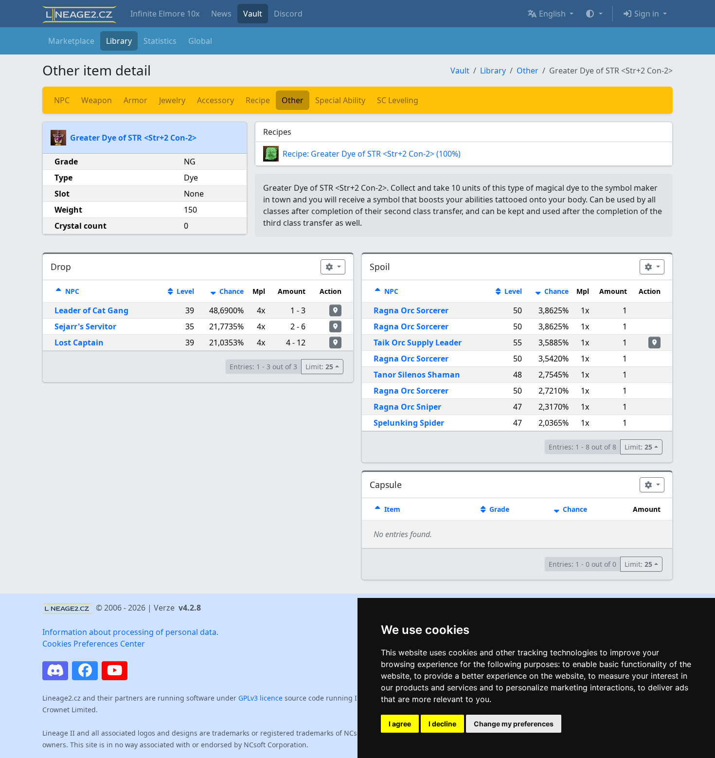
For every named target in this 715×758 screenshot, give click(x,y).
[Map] (335, 310)
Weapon (96, 100)
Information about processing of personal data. (130, 632)
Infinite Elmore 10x (164, 13)
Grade (498, 509)
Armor (135, 100)
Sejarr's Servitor (85, 326)
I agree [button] (400, 724)
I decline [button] (442, 724)
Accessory (215, 100)
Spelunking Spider (409, 422)
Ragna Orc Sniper (407, 406)
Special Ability (340, 100)
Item (391, 509)
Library (119, 41)
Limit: (319, 366)
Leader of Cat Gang (91, 310)
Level (184, 291)
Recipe (258, 100)
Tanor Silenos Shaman (417, 374)
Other (527, 70)
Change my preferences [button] (514, 724)
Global (200, 41)
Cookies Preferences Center (93, 643)
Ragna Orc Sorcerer (411, 310)
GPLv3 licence (260, 698)
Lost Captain (79, 342)
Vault (252, 13)
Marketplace (71, 41)
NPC (62, 100)
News (221, 13)
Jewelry (172, 100)
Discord (288, 13)
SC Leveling (397, 100)
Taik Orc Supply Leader (418, 342)
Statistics (160, 41)
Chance (230, 291)
